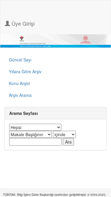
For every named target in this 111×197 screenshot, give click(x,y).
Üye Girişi (22, 23)
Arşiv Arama (20, 95)
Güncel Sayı (20, 60)
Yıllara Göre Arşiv (25, 71)
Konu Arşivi (19, 83)
